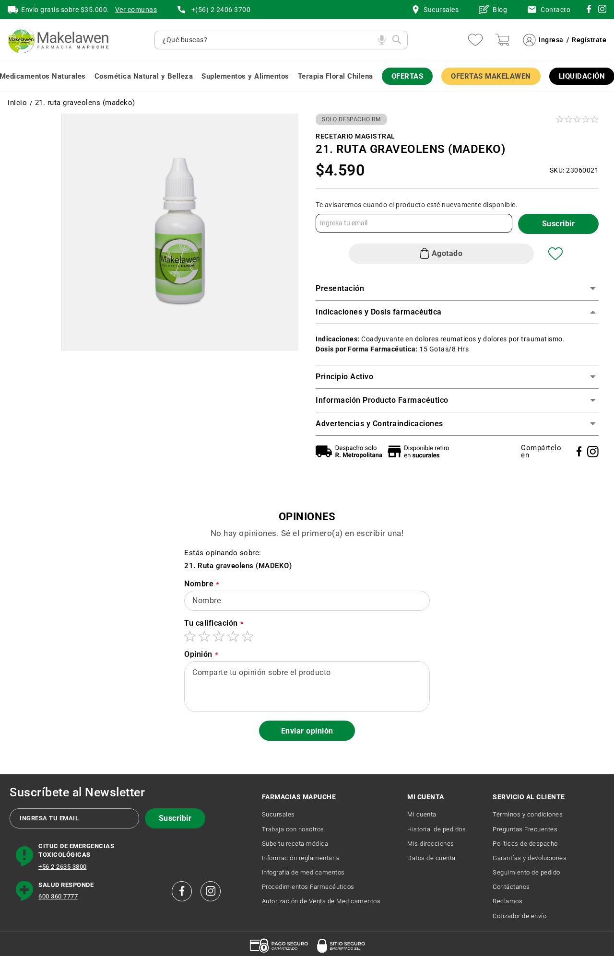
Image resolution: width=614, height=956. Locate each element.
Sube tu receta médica (295, 843)
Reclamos (507, 901)
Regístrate (589, 39)
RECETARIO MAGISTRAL (355, 136)
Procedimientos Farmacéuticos (308, 886)
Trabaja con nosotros (293, 829)
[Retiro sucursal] (421, 451)
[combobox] (268, 40)
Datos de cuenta (431, 858)
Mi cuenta (422, 814)
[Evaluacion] (578, 119)
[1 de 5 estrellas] (190, 636)
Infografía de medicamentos (303, 872)
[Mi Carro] (502, 40)
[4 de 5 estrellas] (233, 636)
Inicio (17, 102)
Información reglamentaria (301, 858)
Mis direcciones (430, 843)
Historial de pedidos (436, 829)
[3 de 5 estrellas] (218, 636)
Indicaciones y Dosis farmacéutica (379, 311)
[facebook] (182, 891)
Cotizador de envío (519, 916)
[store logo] (58, 40)
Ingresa (551, 39)
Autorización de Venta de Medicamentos (321, 901)
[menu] (307, 76)
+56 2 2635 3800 (62, 866)
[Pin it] (593, 451)
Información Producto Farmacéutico (382, 400)
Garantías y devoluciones (530, 858)
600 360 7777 (58, 896)
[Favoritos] (555, 254)
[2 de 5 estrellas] (204, 636)
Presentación (340, 288)
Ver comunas (136, 9)
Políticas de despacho (525, 843)
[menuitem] (143, 76)
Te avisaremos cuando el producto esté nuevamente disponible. (417, 205)
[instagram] (589, 10)
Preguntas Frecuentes (525, 829)
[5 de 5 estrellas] (247, 636)
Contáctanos (511, 886)
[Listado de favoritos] (475, 40)
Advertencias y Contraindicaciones (379, 423)
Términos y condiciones (528, 814)
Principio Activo (344, 376)
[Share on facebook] (579, 451)
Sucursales (278, 814)
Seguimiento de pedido (526, 872)
